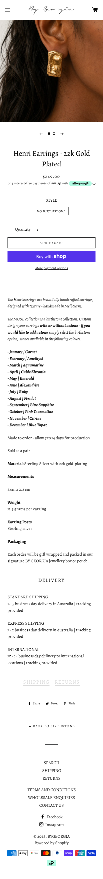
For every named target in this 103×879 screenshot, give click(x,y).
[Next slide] (62, 133)
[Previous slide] (41, 133)
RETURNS (67, 682)
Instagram (54, 824)
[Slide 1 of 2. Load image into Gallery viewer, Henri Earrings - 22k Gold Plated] (49, 133)
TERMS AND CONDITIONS (52, 790)
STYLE (51, 200)
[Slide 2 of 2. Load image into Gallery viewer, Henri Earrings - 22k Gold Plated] (54, 133)
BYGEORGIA (59, 836)
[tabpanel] (51, 70)
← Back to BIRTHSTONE (51, 726)
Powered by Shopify (51, 843)
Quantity (23, 229)
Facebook (54, 817)
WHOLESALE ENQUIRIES (51, 797)
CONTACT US (51, 805)
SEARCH (52, 763)
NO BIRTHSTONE (51, 211)
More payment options (51, 268)
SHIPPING (36, 682)
